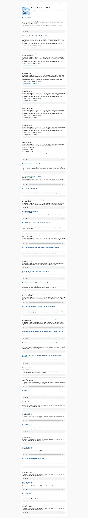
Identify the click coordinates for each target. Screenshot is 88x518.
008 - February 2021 (27, 424)
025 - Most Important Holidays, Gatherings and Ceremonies (36, 222)
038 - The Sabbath (26, 17)
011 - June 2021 (26, 390)
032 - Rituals (25, 124)
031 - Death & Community (28, 141)
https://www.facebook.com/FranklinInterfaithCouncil (29, 47)
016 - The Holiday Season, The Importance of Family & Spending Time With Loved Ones (42, 331)
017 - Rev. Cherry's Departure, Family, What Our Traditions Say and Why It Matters (41, 319)
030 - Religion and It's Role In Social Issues (32, 163)
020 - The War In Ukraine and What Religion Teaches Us (35, 282)
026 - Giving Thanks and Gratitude (30, 211)
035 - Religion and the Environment (30, 72)
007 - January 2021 (26, 435)
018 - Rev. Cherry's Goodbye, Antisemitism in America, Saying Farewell (38, 306)
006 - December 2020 (27, 447)
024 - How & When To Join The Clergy (31, 235)
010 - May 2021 (25, 401)
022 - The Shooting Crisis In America (30, 260)
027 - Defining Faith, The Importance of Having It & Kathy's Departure (38, 200)
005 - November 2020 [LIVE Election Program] (33, 458)
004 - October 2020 (26, 470)
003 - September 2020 (27, 482)
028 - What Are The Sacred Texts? (30, 188)
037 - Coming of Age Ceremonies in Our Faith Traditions (35, 35)
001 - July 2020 (25, 505)
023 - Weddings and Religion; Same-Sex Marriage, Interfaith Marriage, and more (40, 247)
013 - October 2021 (26, 367)
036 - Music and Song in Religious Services (32, 53)
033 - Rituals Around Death (28, 107)
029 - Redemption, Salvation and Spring (31, 176)
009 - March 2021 (26, 413)
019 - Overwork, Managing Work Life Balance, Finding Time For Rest (38, 294)
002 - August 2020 (26, 493)
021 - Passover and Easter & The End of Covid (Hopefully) (35, 271)
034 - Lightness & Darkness (28, 90)
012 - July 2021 (25, 379)
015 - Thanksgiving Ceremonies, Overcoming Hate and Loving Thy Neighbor (40, 342)
